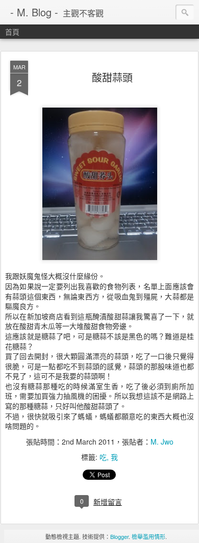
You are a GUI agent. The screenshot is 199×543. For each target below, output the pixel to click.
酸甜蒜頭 (112, 77)
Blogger (119, 536)
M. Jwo (162, 441)
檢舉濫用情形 (148, 536)
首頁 (12, 32)
